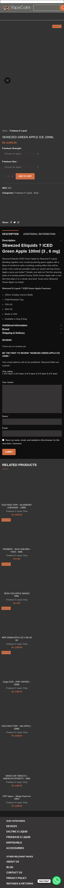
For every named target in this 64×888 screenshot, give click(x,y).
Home (5, 131)
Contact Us (14, 872)
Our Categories (15, 821)
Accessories (15, 848)
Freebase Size (9, 161)
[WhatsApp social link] (18, 222)
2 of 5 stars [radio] (18, 373)
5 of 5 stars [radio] (52, 373)
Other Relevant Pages (19, 856)
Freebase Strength (11, 148)
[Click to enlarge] (7, 80)
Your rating (8, 371)
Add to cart (25, 176)
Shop (36, 193)
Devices (11, 826)
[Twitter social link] (15, 222)
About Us (12, 861)
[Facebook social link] (11, 222)
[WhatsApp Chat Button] (56, 880)
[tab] (10, 233)
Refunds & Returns (19, 883)
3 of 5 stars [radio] (30, 373)
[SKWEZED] (13, 209)
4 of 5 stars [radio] (41, 373)
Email (5, 428)
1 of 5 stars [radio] (7, 373)
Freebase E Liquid (18, 131)
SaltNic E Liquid (17, 831)
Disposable (14, 842)
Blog (9, 867)
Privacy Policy (16, 878)
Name (5, 416)
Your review (8, 382)
